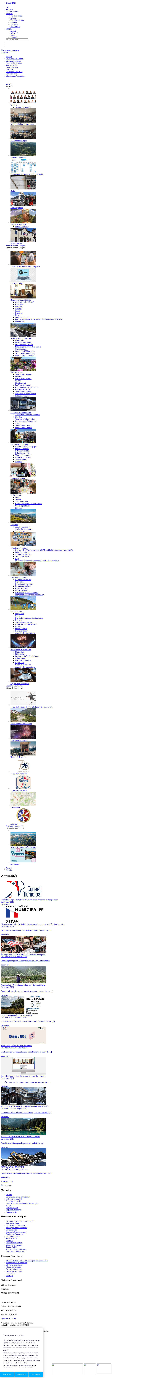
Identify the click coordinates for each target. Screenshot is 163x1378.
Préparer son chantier (23, 343)
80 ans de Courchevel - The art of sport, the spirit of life (26, 1261)
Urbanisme (10, 69)
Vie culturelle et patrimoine (16, 1249)
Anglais (13, 31)
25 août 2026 (11, 3)
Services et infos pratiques (15, 245)
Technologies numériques (24, 353)
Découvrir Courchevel (14, 686)
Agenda (9, 57)
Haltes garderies (21, 590)
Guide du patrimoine (23, 665)
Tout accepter (35, 1374)
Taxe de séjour (20, 459)
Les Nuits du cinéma (23, 660)
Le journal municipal (13, 1210)
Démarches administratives (16, 1226)
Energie (18, 381)
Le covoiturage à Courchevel (26, 421)
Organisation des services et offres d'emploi (22, 1203)
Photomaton (19, 321)
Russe (13, 35)
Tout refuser (7, 1374)
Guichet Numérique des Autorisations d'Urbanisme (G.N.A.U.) (39, 319)
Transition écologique (23, 374)
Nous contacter (11, 1212)
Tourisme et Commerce (14, 1234)
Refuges (18, 620)
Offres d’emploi (12, 67)
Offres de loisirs (21, 629)
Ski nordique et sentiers (14, 59)
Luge (17, 559)
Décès (17, 315)
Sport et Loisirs (11, 1247)
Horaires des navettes (14, 63)
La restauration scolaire (24, 584)
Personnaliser (21, 1374)
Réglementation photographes (26, 447)
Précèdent (4, 1181)
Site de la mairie (17, 16)
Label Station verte (22, 453)
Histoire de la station (13, 1267)
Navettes (18, 417)
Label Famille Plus (22, 451)
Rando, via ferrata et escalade (26, 624)
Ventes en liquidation (23, 455)
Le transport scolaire (23, 586)
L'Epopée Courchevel (14, 1265)
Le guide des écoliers (23, 580)
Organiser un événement (15, 1251)
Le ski (17, 616)
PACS (17, 311)
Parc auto (14, 24)
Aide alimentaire (21, 501)
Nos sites (9, 14)
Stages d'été (19, 614)
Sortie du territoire (22, 317)
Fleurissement (20, 383)
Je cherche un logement (24, 529)
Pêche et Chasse (21, 631)
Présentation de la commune (16, 1263)
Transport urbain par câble (25, 419)
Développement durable (15, 826)
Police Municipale (22, 552)
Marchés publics (12, 65)
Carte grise (19, 304)
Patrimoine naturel (22, 396)
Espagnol (14, 37)
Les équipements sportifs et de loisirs (29, 618)
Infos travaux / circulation (15, 76)
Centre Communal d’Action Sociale (28, 504)
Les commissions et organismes (17, 1197)
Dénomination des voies (24, 345)
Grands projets (20, 349)
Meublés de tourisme (23, 457)
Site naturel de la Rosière (24, 622)
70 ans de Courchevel (14, 1269)
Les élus (9, 1195)
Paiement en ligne (12, 1223)
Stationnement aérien (23, 425)
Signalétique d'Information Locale (28, 347)
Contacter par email (8, 1319)
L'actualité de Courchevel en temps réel (20, 1221)
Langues (9, 29)
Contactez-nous (11, 74)
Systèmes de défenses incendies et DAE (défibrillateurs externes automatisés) (44, 550)
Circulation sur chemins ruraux (26, 387)
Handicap (19, 508)
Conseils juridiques (22, 506)
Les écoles (19, 582)
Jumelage (9, 1276)
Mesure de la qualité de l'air (25, 394)
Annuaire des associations (25, 633)
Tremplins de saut (17, 20)
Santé (17, 497)
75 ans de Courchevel (14, 1271)
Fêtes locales (20, 654)
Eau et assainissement (23, 379)
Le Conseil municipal (14, 1199)
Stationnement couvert (23, 428)
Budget (8, 1205)
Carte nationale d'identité (24, 302)
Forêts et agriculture (22, 385)
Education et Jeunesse (14, 1245)
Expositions (19, 663)
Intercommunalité (21, 227)
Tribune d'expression (23, 107)
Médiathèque (15, 27)
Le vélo (18, 627)
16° (7, 7)
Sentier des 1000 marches (24, 351)
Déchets (18, 376)
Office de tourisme (22, 449)
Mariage (18, 309)
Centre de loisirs (21, 588)
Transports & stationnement (16, 1232)
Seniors (18, 499)
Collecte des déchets (23, 389)
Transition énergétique (23, 392)
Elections (18, 313)
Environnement (11, 1230)
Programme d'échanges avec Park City (29, 595)
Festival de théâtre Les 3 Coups (27, 656)
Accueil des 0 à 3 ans (23, 554)
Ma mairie (9, 84)
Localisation (10, 1273)
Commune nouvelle (13, 1201)
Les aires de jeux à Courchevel (26, 593)
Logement (9, 1241)
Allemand (14, 33)
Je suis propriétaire (22, 527)
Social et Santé (11, 1238)
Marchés (18, 462)
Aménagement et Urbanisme (16, 1228)
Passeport (18, 306)
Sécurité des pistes (22, 556)
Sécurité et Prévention (14, 1243)
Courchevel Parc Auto (14, 72)
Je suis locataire (21, 531)
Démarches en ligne (13, 61)
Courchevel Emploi (13, 1236)
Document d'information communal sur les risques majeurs (37, 561)
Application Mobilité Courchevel (27, 415)
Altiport (13, 18)
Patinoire (14, 22)
